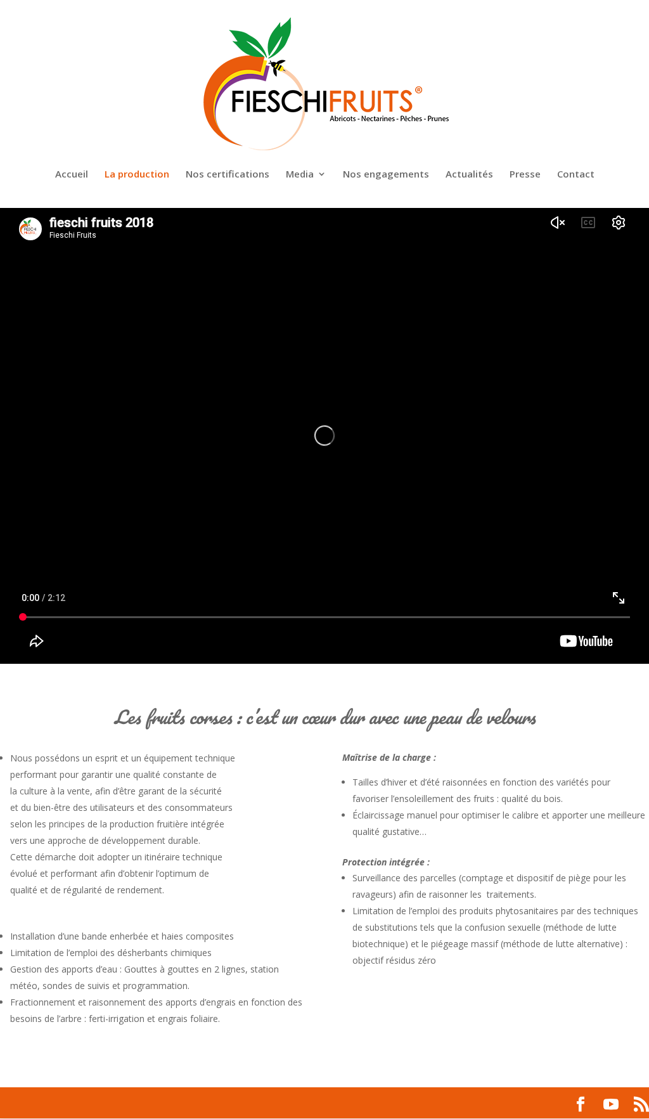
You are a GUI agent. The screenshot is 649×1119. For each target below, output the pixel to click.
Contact (575, 174)
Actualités (469, 174)
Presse (525, 174)
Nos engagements (386, 174)
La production (137, 174)
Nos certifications (227, 174)
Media (300, 174)
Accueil (71, 174)
